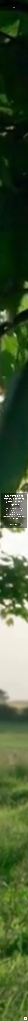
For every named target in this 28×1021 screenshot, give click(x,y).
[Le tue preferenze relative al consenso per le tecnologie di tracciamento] (25, 1018)
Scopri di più (14, 524)
